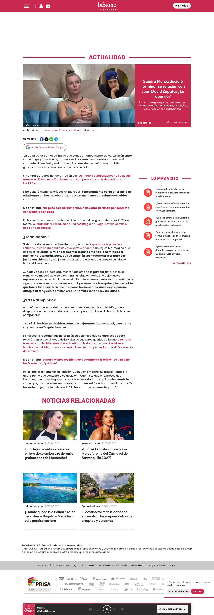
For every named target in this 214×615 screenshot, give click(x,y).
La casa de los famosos (55, 130)
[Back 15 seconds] (99, 609)
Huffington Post (73, 584)
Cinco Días (114, 584)
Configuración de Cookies (160, 565)
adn (154, 579)
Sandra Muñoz (83, 130)
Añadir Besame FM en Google (47, 147)
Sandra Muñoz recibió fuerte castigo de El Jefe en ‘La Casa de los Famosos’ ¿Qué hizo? (76, 361)
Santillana (100, 579)
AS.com (143, 579)
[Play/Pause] (107, 609)
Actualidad (107, 57)
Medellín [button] (41, 607)
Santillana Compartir (118, 579)
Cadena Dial (127, 584)
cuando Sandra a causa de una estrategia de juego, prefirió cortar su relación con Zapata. (75, 226)
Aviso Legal (72, 565)
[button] (26, 6)
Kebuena (163, 584)
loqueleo (142, 589)
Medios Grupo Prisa (39, 590)
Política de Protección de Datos (99, 565)
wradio (101, 584)
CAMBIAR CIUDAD (172, 609)
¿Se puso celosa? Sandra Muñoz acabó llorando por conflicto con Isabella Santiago (76, 210)
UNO (91, 584)
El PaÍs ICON (114, 589)
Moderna (83, 589)
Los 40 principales (85, 579)
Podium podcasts (99, 589)
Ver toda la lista (182, 262)
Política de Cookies (131, 565)
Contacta (43, 565)
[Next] (123, 609)
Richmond (66, 589)
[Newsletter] (47, 6)
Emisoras (58, 565)
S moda (128, 589)
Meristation (158, 589)
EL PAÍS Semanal (139, 584)
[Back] (91, 609)
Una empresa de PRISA (39, 581)
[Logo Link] (107, 6)
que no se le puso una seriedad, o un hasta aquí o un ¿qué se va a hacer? (72, 246)
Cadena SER (133, 579)
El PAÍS (69, 579)
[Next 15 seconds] (115, 609)
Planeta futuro (151, 584)
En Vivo (183, 6)
